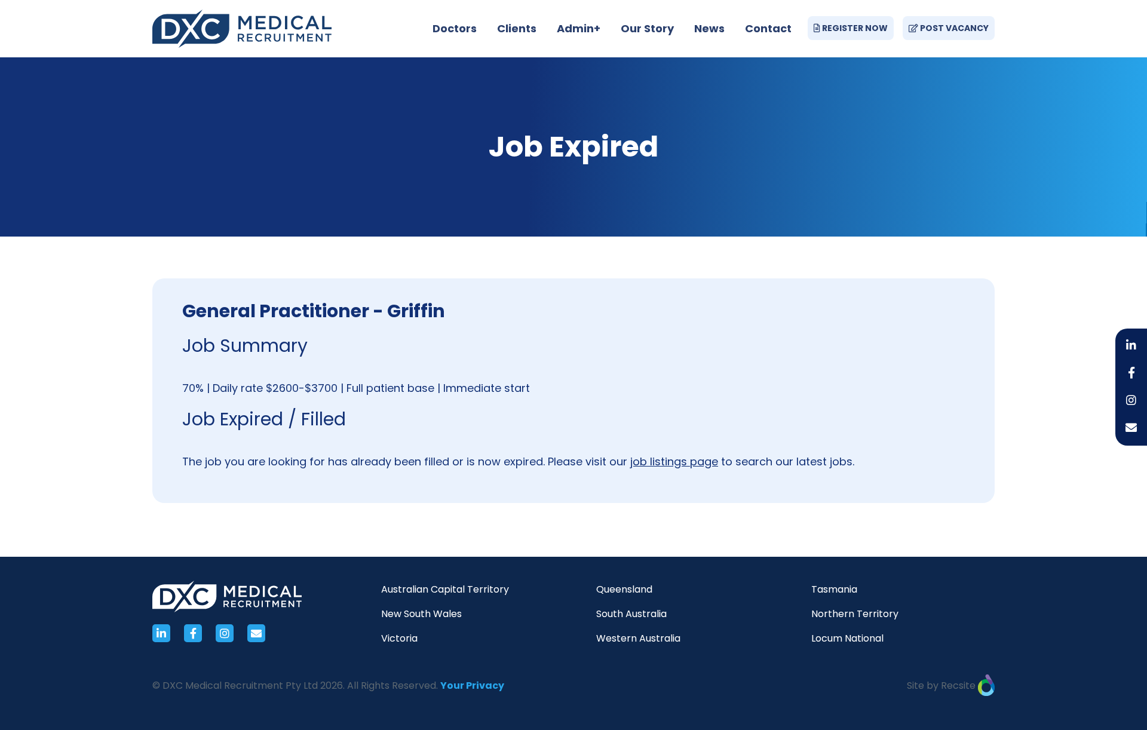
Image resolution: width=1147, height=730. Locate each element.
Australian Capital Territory (445, 589)
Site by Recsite (942, 685)
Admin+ (578, 28)
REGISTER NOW (854, 28)
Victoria (399, 638)
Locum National (847, 638)
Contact (768, 28)
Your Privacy (472, 685)
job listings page (674, 461)
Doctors (455, 28)
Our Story (647, 28)
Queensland (624, 589)
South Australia (631, 614)
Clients (516, 28)
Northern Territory (854, 614)
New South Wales (421, 614)
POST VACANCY (953, 28)
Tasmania (834, 589)
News (709, 28)
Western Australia (638, 638)
